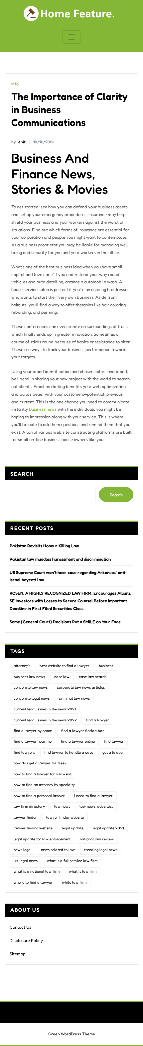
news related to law (58, 849)
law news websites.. (96, 806)
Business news (43, 409)
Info (15, 83)
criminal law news (74, 698)
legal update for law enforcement (42, 839)
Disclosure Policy (26, 940)
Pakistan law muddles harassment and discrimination (60, 559)
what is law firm (82, 871)
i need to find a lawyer (93, 795)
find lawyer (114, 741)
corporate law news (31, 687)
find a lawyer (97, 720)
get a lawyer (113, 752)
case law (62, 676)
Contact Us (20, 927)
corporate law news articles (81, 687)
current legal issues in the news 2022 (45, 720)
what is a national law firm (37, 871)
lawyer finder (25, 817)
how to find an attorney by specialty (44, 784)
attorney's (22, 665)
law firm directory (29, 806)
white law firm (74, 882)
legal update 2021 (108, 828)
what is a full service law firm (72, 860)
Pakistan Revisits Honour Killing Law (44, 545)
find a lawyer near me (33, 741)
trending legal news (100, 849)
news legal (23, 849)
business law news (29, 676)
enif (18, 141)
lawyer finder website (65, 817)
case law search (92, 676)
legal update (72, 828)
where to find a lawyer (33, 882)
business (106, 665)
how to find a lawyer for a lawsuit (43, 774)
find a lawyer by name (33, 730)
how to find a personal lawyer (39, 795)
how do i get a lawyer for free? (40, 763)
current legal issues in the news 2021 (45, 709)
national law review (97, 839)
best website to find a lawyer (64, 665)
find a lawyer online (78, 741)
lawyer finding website (33, 828)
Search (21, 474)
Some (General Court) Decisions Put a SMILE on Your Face (65, 621)
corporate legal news (32, 698)
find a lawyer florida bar (82, 730)
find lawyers (24, 752)
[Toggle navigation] (71, 37)
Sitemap (17, 953)
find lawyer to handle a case (68, 752)
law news (62, 806)
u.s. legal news (26, 860)
